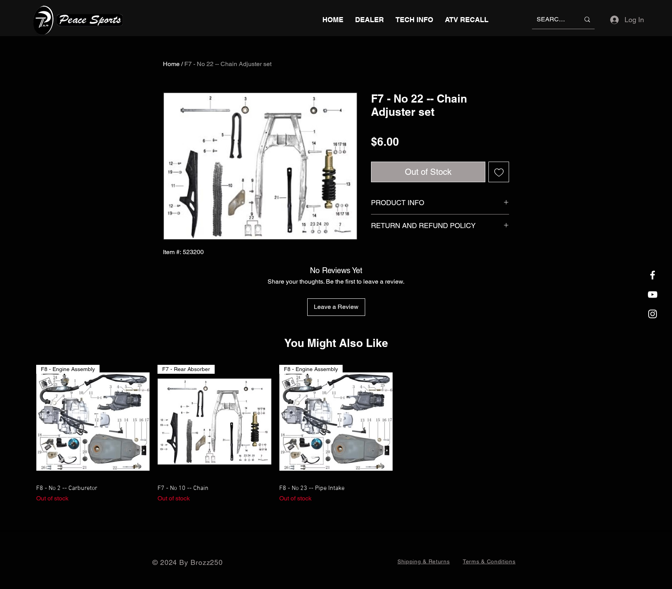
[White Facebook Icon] (652, 275)
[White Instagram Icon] (652, 314)
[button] (414, 19)
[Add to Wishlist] (498, 172)
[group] (336, 434)
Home (171, 64)
